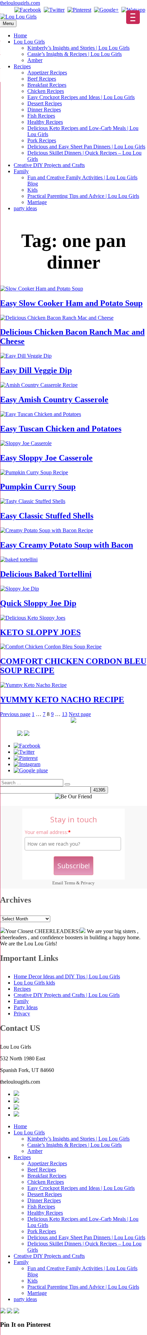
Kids (32, 190)
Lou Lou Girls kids (34, 983)
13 (64, 714)
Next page (80, 714)
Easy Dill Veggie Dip (36, 370)
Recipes (22, 66)
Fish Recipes (41, 116)
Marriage (37, 202)
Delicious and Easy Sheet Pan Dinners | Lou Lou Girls (86, 147)
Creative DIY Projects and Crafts (49, 165)
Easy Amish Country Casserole (54, 399)
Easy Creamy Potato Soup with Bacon (66, 544)
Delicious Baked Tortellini (46, 574)
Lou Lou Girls (29, 42)
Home (20, 35)
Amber (34, 60)
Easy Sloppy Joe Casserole (46, 457)
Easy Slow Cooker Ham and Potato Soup (71, 303)
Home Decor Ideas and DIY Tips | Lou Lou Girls (67, 976)
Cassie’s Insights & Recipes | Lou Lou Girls (74, 54)
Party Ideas (26, 1007)
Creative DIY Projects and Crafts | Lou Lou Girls (67, 995)
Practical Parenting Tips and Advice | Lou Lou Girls (83, 196)
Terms (69, 882)
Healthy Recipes (45, 122)
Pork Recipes (41, 140)
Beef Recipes (41, 79)
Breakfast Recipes (46, 85)
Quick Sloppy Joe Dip (38, 603)
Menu (8, 23)
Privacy (88, 882)
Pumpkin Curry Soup (38, 486)
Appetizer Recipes (47, 72)
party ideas (25, 208)
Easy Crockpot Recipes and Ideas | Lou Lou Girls (81, 97)
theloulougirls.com (20, 3)
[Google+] (106, 10)
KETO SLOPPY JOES (40, 632)
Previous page (15, 714)
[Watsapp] (133, 10)
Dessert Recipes (44, 103)
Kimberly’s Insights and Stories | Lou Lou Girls (78, 48)
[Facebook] (28, 10)
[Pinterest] (79, 10)
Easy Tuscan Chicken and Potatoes (60, 428)
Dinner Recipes (44, 109)
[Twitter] (54, 10)
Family (21, 171)
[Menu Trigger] (133, 17)
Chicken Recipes (45, 91)
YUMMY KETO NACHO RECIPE (62, 699)
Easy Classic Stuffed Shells (46, 515)
